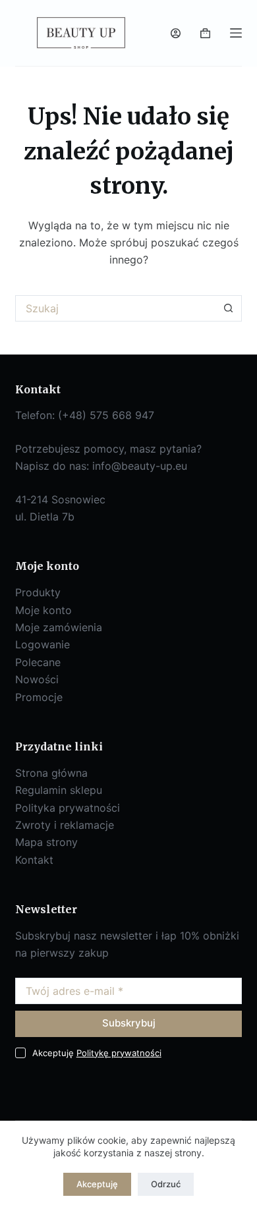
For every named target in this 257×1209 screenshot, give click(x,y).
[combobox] (115, 308)
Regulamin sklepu (58, 790)
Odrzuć (166, 1184)
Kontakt (34, 859)
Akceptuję (97, 1184)
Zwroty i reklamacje (64, 824)
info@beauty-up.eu (139, 465)
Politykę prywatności (118, 1053)
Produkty (38, 592)
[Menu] (236, 33)
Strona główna (51, 772)
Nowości (37, 679)
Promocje (39, 697)
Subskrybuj (129, 1023)
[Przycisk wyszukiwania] (228, 308)
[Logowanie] (176, 33)
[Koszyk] (205, 33)
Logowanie (42, 644)
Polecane (38, 662)
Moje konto (43, 610)
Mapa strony (46, 842)
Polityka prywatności (67, 807)
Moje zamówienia (58, 627)
